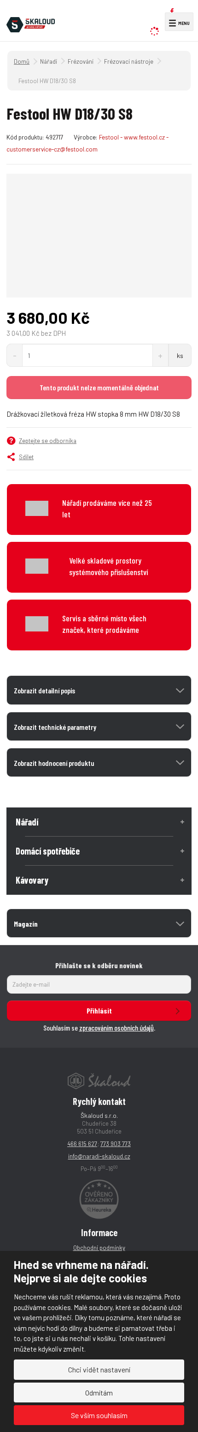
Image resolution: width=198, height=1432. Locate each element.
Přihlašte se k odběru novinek (99, 965)
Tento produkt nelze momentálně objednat (99, 387)
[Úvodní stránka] (30, 23)
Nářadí (27, 821)
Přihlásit (99, 1010)
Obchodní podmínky (99, 1247)
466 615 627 (82, 1143)
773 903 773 (115, 1143)
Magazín (26, 923)
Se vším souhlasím (99, 1415)
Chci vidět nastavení (99, 1369)
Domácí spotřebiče (48, 850)
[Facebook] (172, 11)
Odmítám (99, 1392)
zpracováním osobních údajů (116, 1027)
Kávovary (32, 880)
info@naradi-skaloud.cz (99, 1156)
